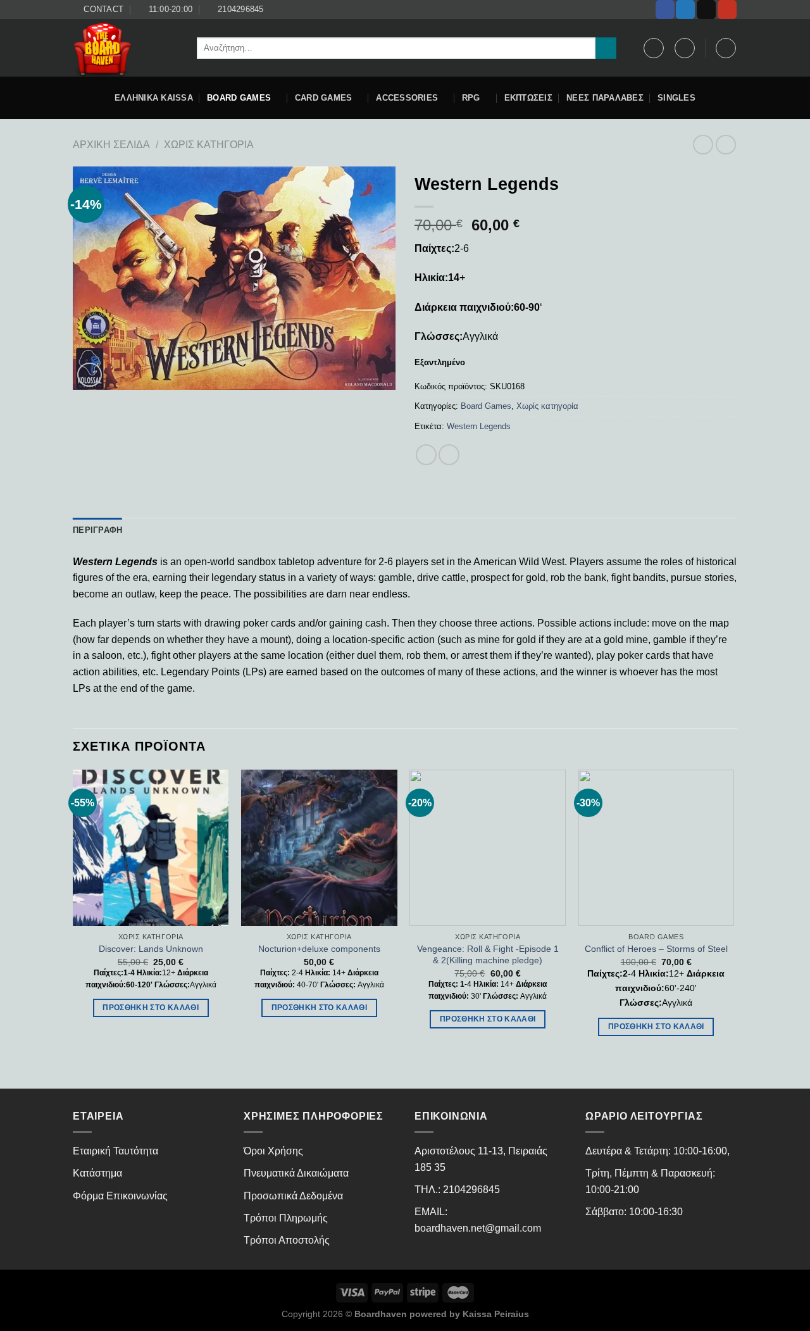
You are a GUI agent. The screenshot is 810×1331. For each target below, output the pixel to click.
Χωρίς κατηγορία (209, 144)
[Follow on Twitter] (685, 9)
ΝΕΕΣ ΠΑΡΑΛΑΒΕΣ (605, 98)
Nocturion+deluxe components (319, 949)
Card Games (323, 98)
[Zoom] (89, 375)
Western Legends (479, 426)
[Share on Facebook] (426, 454)
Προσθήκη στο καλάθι (151, 1007)
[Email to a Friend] (449, 454)
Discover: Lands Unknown (151, 949)
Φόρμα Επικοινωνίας (120, 1195)
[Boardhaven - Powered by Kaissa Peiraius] (125, 48)
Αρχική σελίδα (111, 144)
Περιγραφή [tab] (97, 530)
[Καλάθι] (726, 48)
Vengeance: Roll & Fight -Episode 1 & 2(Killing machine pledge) (488, 955)
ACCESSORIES (407, 98)
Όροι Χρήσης (273, 1151)
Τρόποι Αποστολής (287, 1240)
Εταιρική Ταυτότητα (115, 1151)
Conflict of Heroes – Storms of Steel (656, 949)
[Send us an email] (706, 9)
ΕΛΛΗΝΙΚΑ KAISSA (154, 98)
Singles (676, 98)
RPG (471, 98)
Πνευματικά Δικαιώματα (296, 1173)
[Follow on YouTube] (727, 9)
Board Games (239, 98)
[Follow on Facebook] (665, 9)
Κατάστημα (97, 1173)
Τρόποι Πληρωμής (286, 1218)
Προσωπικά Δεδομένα (293, 1195)
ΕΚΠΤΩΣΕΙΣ (528, 98)
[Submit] (605, 48)
